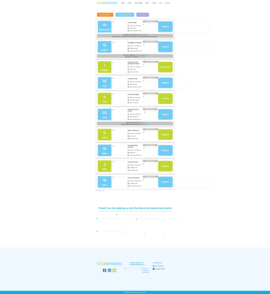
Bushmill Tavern (133, 162)
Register (165, 26)
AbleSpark (143, 292)
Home (123, 3)
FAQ (160, 3)
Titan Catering (143, 35)
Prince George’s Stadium (133, 146)
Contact (167, 3)
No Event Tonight (133, 94)
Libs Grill (142, 122)
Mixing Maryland (144, 124)
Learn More (165, 67)
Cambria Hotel (132, 79)
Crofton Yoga (132, 22)
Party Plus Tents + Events (133, 110)
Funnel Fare (141, 57)
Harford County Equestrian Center (134, 63)
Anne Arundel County (125, 15)
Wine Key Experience (141, 55)
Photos (154, 3)
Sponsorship (138, 3)
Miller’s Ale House (133, 130)
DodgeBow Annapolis (135, 43)
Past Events (142, 15)
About (147, 3)
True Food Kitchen (134, 178)
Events (130, 3)
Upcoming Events (105, 15)
